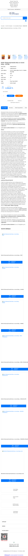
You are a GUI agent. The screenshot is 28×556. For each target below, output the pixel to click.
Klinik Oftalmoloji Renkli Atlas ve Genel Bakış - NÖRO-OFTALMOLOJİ (14, 362)
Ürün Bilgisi (4, 107)
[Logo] (14, 13)
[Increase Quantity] (5, 96)
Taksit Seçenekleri (19, 107)
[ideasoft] (7, 555)
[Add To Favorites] (10, 100)
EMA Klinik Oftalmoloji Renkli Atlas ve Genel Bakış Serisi (12, 473)
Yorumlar (11, 107)
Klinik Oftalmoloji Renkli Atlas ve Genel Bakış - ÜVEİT (11, 255)
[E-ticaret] (14, 555)
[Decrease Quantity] (2, 96)
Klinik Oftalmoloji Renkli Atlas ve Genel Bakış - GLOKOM (12, 289)
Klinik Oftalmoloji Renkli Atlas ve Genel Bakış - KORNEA (12, 323)
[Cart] (25, 22)
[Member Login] (2, 22)
